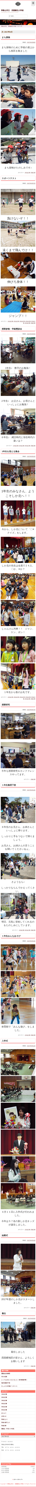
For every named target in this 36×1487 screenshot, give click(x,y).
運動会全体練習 (5, 1373)
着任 (4, 1313)
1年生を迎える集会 (10, 451)
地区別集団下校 (5, 1383)
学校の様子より (5, 1422)
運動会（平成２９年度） (8, 1428)
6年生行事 (27, 323)
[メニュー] (33, 3)
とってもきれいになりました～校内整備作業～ (14, 1380)
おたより (3, 1413)
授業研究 (6, 705)
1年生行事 (10, 321)
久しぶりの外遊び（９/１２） (9, 1386)
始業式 (5, 1235)
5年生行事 (4, 1407)
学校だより (4, 1419)
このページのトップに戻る (18, 1479)
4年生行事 (28, 321)
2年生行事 (16, 321)
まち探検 (6, 37)
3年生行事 (27, 172)
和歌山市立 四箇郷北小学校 (12, 10)
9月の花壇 (4, 1376)
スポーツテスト (9, 178)
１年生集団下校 (9, 785)
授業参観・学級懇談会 (12, 329)
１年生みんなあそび (11, 936)
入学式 (5, 1041)
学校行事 (33, 172)
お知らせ (3, 1416)
